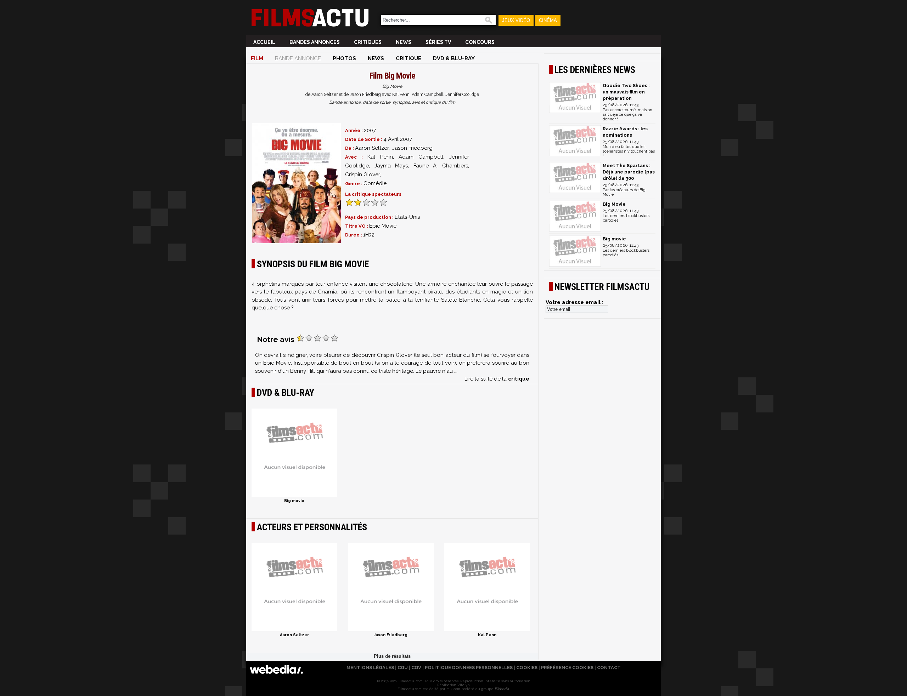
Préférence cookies (567, 667)
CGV (416, 667)
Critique (408, 58)
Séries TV (438, 42)
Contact (609, 667)
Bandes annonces (314, 42)
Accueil (264, 42)
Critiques (368, 42)
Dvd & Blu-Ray (454, 58)
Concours (480, 42)
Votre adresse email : (574, 302)
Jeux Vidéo (516, 20)
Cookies (526, 667)
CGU (403, 667)
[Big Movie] (297, 183)
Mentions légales (370, 667)
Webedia (502, 689)
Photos (344, 58)
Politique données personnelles (469, 667)
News (403, 42)
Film (257, 58)
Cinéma (548, 20)
